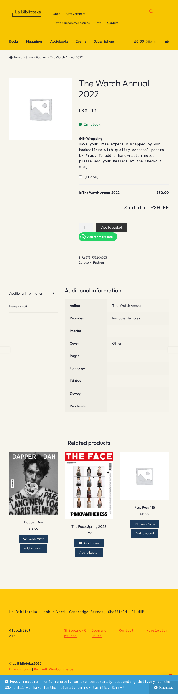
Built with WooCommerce (53, 669)
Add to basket (111, 227)
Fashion (41, 57)
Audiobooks (59, 41)
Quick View (36, 539)
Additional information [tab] (26, 293)
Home (18, 57)
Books (13, 41)
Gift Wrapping (90, 138)
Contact (112, 23)
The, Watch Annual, (127, 305)
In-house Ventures (126, 318)
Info (98, 23)
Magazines (34, 41)
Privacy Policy (20, 669)
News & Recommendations (71, 23)
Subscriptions (104, 41)
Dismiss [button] (166, 687)
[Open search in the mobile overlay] (151, 11)
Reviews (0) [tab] (18, 306)
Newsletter (157, 630)
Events (81, 41)
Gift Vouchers (75, 14)
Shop (56, 14)
